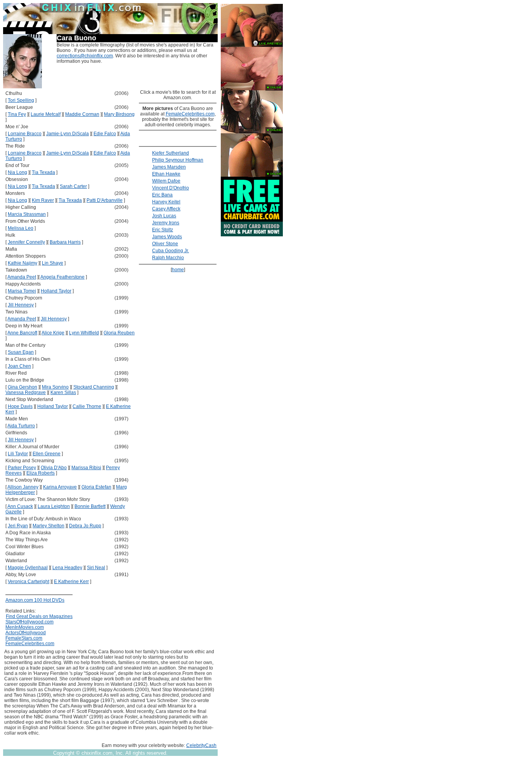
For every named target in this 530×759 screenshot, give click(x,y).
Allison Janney (22, 487)
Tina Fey (17, 114)
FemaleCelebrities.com (29, 643)
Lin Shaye (52, 263)
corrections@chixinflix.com (85, 56)
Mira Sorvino (55, 387)
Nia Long (17, 172)
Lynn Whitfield (84, 333)
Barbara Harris (65, 242)
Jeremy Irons (165, 222)
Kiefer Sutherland (170, 153)
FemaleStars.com (23, 638)
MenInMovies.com (24, 627)
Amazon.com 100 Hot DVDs (34, 600)
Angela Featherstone (62, 277)
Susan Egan (21, 352)
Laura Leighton (54, 506)
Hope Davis (20, 406)
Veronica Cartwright (28, 581)
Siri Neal (96, 567)
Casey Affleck (166, 209)
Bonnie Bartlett (90, 506)
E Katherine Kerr (71, 581)
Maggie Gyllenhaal (28, 567)
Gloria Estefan (96, 487)
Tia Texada (43, 172)
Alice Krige (53, 333)
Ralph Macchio (168, 257)
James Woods (167, 236)
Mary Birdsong (119, 114)
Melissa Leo (20, 228)
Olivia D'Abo (54, 467)
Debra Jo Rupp (85, 525)
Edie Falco (105, 133)
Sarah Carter (73, 186)
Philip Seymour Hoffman (177, 160)
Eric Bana (162, 195)
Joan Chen (19, 366)
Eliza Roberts (40, 473)
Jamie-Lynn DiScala (67, 133)
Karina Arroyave (60, 487)
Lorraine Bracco (25, 133)
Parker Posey (22, 467)
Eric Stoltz (162, 229)
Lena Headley (67, 567)
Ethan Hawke (166, 174)
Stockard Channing (93, 387)
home (178, 269)
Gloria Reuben (119, 333)
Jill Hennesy (21, 305)
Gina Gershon (22, 387)
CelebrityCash (201, 745)
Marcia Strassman (27, 214)
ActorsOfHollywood (25, 632)
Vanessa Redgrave (25, 392)
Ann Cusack (20, 506)
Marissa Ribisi (86, 467)
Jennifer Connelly (26, 242)
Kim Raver (43, 200)
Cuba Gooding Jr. (170, 250)
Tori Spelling (21, 100)
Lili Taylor (18, 453)
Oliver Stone (165, 243)
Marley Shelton (48, 525)
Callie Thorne (87, 406)
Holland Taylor (56, 291)
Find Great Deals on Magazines (39, 616)
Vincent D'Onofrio (170, 188)
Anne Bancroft (22, 333)
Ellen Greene (47, 453)
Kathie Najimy (22, 263)
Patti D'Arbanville (105, 200)
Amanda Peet (21, 277)
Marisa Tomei (22, 291)
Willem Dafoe (166, 181)
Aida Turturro (21, 426)
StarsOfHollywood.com (29, 622)
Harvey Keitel (166, 202)
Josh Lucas (164, 216)
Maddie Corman (82, 114)
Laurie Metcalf (46, 114)
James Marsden (169, 167)
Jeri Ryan (18, 525)
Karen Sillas (63, 392)
